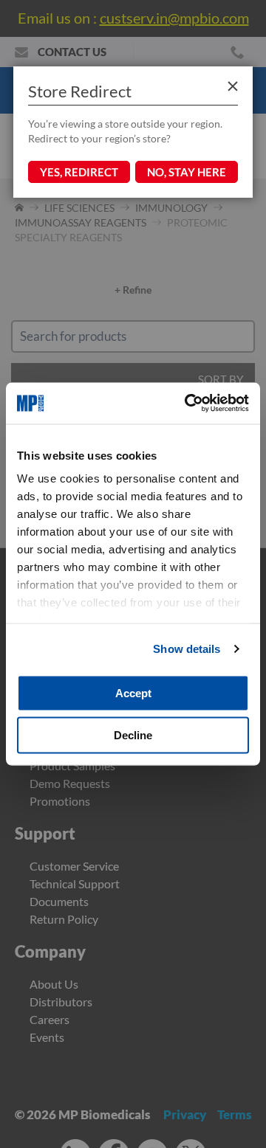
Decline (133, 735)
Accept (133, 692)
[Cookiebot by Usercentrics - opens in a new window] (187, 403)
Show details (186, 649)
